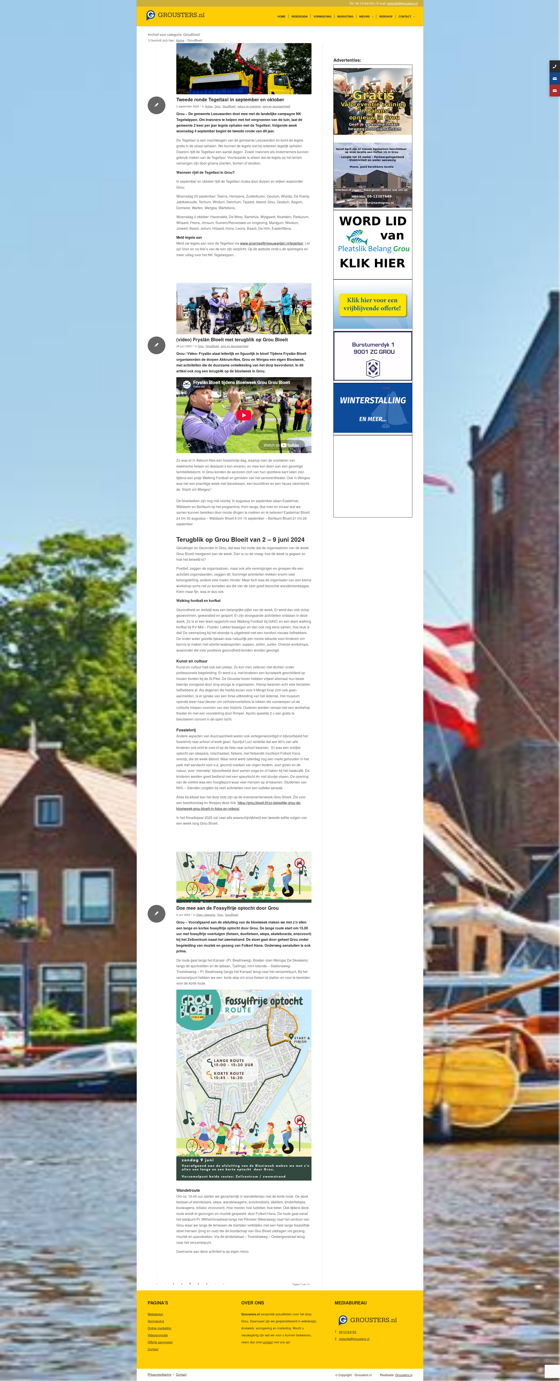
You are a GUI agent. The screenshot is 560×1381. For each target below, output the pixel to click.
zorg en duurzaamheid (276, 106)
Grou (217, 106)
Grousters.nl (403, 1375)
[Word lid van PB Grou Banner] (373, 243)
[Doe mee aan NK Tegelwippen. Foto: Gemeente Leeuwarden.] (244, 69)
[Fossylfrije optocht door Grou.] (244, 877)
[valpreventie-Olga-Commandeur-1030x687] (373, 101)
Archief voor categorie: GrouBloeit (174, 34)
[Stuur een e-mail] (555, 78)
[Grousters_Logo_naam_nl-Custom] (183, 16)
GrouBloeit (229, 106)
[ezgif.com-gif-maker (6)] (373, 408)
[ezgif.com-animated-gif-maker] (373, 356)
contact (268, 1342)
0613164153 (347, 1332)
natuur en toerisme (249, 106)
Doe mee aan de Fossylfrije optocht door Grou (227, 907)
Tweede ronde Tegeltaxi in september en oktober (230, 99)
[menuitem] (281, 16)
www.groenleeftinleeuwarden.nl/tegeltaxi (271, 243)
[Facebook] (555, 90)
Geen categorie (205, 915)
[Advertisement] (373, 477)
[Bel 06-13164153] (555, 66)
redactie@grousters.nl (402, 3)
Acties (209, 106)
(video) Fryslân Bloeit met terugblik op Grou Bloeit (232, 339)
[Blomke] (373, 304)
